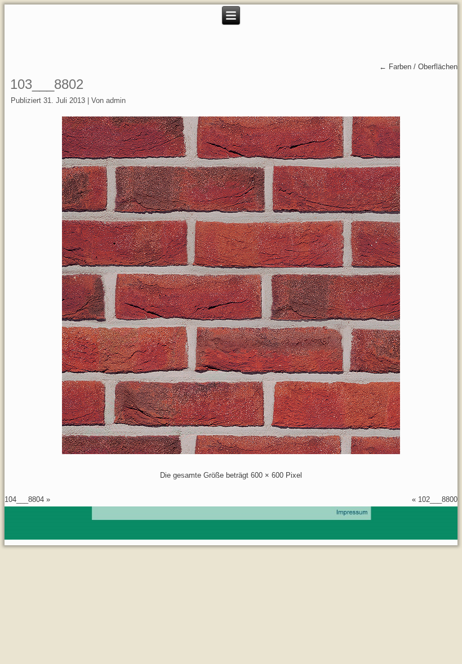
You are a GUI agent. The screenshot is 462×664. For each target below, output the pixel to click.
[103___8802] (231, 451)
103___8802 (46, 84)
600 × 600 (267, 475)
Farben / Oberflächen (418, 66)
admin (116, 100)
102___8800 (437, 499)
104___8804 (24, 499)
